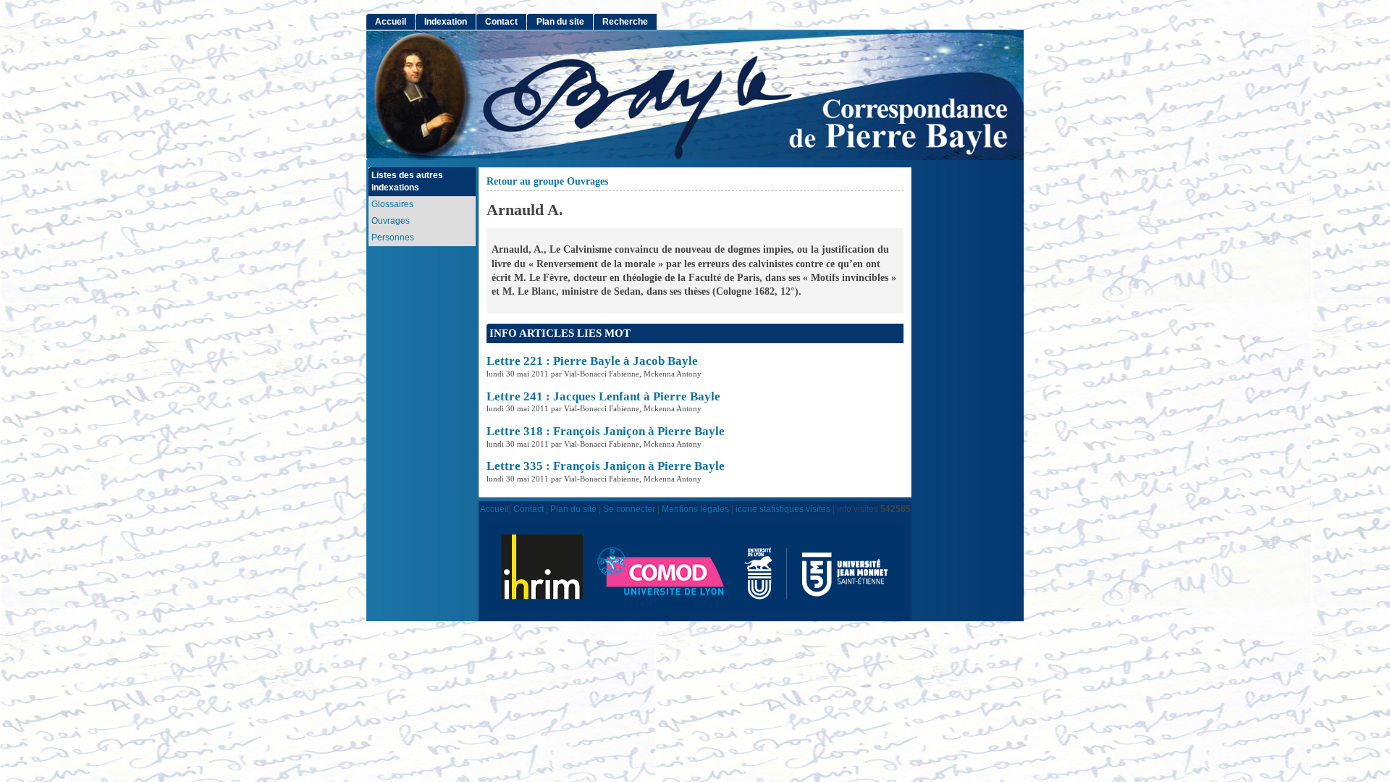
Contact (501, 22)
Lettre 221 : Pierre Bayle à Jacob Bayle (592, 361)
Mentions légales (695, 508)
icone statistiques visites (783, 508)
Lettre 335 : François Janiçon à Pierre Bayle (605, 466)
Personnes (392, 237)
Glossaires (392, 204)
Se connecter (629, 508)
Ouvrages (390, 221)
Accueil (390, 22)
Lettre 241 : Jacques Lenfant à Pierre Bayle (603, 396)
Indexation (445, 22)
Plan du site (560, 22)
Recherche (625, 22)
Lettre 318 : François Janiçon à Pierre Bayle (605, 431)
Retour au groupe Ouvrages (547, 181)
